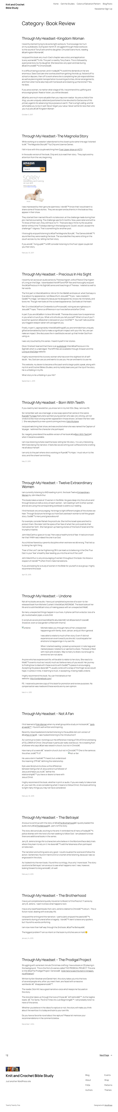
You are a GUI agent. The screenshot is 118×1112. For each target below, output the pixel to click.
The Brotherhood (66, 822)
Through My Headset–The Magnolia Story (55, 136)
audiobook (61, 346)
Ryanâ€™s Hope (29, 415)
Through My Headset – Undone (47, 596)
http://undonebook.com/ (41, 678)
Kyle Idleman (41, 724)
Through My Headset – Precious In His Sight (56, 274)
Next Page (106, 1055)
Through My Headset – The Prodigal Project (56, 960)
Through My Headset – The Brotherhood (54, 895)
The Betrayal (42, 825)
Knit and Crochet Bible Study (15, 6)
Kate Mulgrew (72, 421)
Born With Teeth (82, 434)
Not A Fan (30, 734)
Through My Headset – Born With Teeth (53, 402)
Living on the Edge (30, 351)
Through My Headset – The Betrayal (50, 817)
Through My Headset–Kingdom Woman (53, 38)
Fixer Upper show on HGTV (70, 149)
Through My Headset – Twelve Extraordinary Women (57, 485)
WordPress (108, 1105)
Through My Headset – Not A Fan (48, 714)
